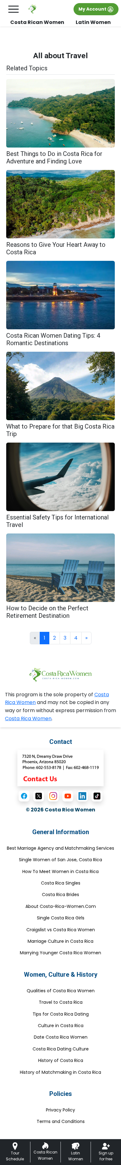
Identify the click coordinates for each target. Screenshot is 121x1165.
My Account (92, 9)
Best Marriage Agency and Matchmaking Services (60, 848)
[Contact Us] (60, 767)
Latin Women (93, 22)
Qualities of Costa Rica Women (61, 991)
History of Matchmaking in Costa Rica (60, 1072)
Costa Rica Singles (60, 883)
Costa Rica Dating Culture (61, 1049)
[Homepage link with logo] (60, 675)
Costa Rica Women (28, 718)
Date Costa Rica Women (60, 1037)
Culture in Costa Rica (60, 1025)
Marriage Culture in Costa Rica (60, 941)
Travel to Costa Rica (61, 1002)
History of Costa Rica (60, 1060)
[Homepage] (32, 9)
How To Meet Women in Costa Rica (60, 871)
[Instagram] (53, 796)
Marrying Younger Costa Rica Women (60, 953)
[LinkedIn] (82, 796)
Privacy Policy (60, 1110)
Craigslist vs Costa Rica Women (60, 930)
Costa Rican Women (37, 22)
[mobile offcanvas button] (13, 9)
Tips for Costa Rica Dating (61, 1014)
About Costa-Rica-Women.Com (60, 906)
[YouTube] (67, 796)
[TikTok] (97, 796)
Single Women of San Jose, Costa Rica (60, 860)
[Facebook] (24, 796)
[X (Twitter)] (38, 796)
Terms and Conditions (61, 1121)
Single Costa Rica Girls (60, 918)
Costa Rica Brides (60, 894)
